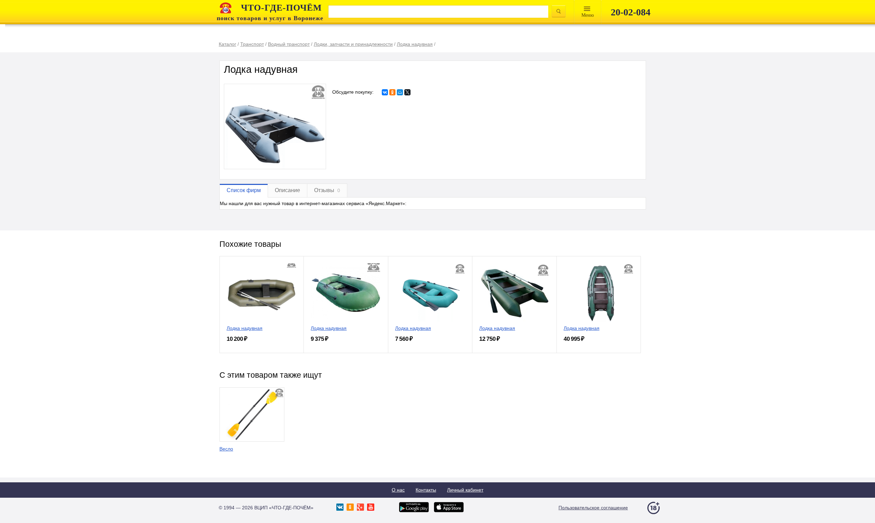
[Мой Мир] (400, 92)
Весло (226, 449)
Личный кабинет (465, 490)
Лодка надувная (244, 328)
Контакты (426, 490)
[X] (407, 92)
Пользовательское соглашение (593, 507)
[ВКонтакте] (385, 92)
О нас (398, 490)
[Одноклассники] (392, 92)
